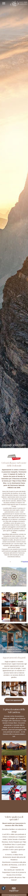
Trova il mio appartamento (14, 700)
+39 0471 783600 (23, 2)
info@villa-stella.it (23, 4)
